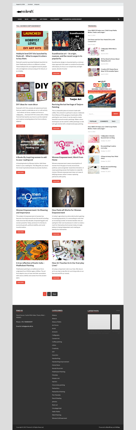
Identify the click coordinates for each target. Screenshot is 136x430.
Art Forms (43, 19)
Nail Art (54, 381)
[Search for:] (104, 114)
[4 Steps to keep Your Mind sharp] (93, 156)
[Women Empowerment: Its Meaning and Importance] (32, 198)
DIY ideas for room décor (27, 104)
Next (54, 294)
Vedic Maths (56, 411)
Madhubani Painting (58, 371)
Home (20, 19)
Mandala (55, 375)
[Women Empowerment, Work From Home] (68, 145)
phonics (54, 401)
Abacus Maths (56, 322)
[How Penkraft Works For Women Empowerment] (68, 198)
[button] (119, 310)
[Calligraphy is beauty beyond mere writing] (93, 136)
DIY (53, 352)
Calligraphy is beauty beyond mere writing (108, 137)
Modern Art (56, 378)
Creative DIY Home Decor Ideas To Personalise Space (109, 70)
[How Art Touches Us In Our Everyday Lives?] (68, 251)
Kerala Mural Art (57, 368)
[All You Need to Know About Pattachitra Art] (93, 59)
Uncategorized (56, 408)
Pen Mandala (56, 395)
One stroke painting (58, 385)
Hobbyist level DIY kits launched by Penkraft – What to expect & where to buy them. (31, 56)
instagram (36, 4)
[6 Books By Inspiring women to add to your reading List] (32, 145)
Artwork (54, 332)
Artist (54, 328)
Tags (113, 121)
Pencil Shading (56, 398)
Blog (26, 19)
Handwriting (56, 358)
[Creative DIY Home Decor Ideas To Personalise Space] (93, 69)
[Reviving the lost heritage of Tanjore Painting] (68, 92)
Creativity (55, 348)
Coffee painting (57, 342)
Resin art (55, 405)
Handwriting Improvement (72, 19)
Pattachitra (55, 388)
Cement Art (56, 338)
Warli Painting (56, 415)
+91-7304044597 (26, 322)
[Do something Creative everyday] (93, 146)
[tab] (93, 122)
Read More (20, 75)
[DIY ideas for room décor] (32, 92)
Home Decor (56, 365)
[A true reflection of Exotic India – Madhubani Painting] (32, 251)
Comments (104, 121)
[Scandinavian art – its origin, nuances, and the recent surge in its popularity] (68, 41)
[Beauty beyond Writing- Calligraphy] (93, 167)
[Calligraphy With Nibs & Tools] (93, 49)
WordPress (109, 427)
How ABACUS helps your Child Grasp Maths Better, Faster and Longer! (102, 31)
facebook (30, 4)
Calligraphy (54, 19)
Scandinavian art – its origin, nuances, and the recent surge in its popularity (67, 56)
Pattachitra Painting (58, 391)
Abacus (34, 19)
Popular (93, 121)
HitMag (117, 427)
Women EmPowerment (59, 418)
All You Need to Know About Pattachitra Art (110, 60)
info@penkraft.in (27, 326)
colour (54, 345)
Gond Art (55, 355)
